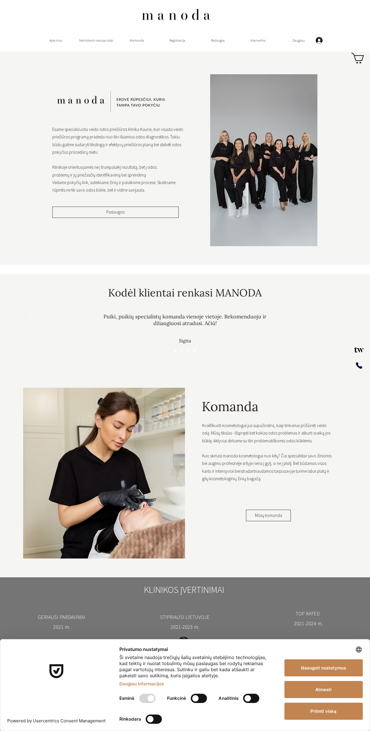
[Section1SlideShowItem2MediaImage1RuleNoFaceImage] (181, 351)
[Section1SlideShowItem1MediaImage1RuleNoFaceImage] (175, 351)
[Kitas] (338, 319)
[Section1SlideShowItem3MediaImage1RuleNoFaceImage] (188, 351)
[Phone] (359, 366)
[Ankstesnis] (31, 319)
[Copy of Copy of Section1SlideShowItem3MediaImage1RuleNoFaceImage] (194, 351)
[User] (359, 349)
